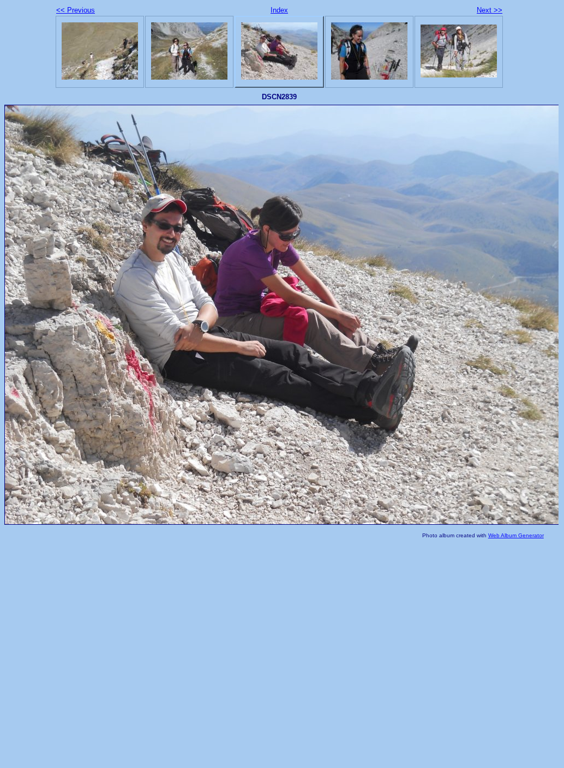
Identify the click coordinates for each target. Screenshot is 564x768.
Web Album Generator (516, 535)
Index (279, 10)
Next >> (489, 10)
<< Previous (75, 10)
